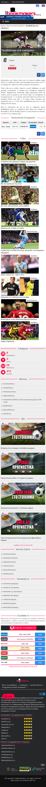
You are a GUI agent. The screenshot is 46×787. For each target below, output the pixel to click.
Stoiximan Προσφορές (10, 584)
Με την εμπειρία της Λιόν (11, 184)
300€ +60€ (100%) (25, 634)
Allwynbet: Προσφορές (11, 595)
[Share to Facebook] (39, 76)
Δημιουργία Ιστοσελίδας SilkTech (23, 780)
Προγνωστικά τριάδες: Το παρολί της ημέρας (17, 478)
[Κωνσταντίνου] (20, 173)
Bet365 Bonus (8, 406)
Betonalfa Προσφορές (10, 607)
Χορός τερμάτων (7, 341)
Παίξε (40, 634)
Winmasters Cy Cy (7, 724)
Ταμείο (34, 65)
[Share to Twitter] (43, 76)
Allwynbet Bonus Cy (8, 752)
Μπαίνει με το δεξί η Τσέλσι (12, 228)
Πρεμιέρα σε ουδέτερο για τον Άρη (15, 297)
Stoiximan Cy (5, 719)
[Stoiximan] (33, 126)
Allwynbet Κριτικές (9, 562)
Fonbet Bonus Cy (7, 755)
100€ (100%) (25, 663)
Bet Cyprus (4, 2)
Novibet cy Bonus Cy (8, 748)
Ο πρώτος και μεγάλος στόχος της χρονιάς (18, 162)
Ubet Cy (4, 739)
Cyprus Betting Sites (18, 2)
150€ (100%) (24, 648)
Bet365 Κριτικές (8, 574)
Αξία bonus (10, 366)
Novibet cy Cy (5, 722)
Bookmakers (10, 354)
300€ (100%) (25, 653)
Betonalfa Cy (5, 736)
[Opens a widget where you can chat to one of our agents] (8, 696)
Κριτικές (9, 373)
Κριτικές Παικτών (36, 685)
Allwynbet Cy (5, 727)
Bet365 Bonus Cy (7, 757)
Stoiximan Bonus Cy (8, 745)
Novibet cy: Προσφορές (11, 587)
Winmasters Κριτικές (10, 558)
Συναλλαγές (24, 685)
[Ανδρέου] (20, 151)
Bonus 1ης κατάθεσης (9, 685)
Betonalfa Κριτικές (9, 570)
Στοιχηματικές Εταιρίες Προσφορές (14, 687)
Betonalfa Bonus (9, 410)
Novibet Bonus (8, 388)
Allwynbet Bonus (9, 396)
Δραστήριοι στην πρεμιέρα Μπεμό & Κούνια (19, 319)
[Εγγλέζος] (20, 195)
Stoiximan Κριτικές (9, 554)
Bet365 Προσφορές (9, 603)
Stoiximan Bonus (9, 384)
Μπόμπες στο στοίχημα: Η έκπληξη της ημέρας (18, 448)
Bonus (8, 360)
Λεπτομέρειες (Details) (25, 639)
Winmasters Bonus (9, 392)
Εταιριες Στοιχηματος (25, 628)
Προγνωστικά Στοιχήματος (16, 26)
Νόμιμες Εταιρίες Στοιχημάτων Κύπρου (22, 666)
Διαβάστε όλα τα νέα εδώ (22, 545)
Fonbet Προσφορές (9, 599)
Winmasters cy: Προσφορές (12, 592)
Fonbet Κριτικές (8, 566)
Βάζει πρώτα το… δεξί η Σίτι (12, 275)
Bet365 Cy (4, 733)
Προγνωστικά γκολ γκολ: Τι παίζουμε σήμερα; (17, 508)
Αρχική (3, 26)
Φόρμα (12, 65)
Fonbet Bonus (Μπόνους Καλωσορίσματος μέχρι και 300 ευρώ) (22, 401)
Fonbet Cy (4, 730)
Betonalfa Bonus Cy (8, 760)
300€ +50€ (24, 644)
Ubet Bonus (7, 414)
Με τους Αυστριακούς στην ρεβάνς (15, 206)
